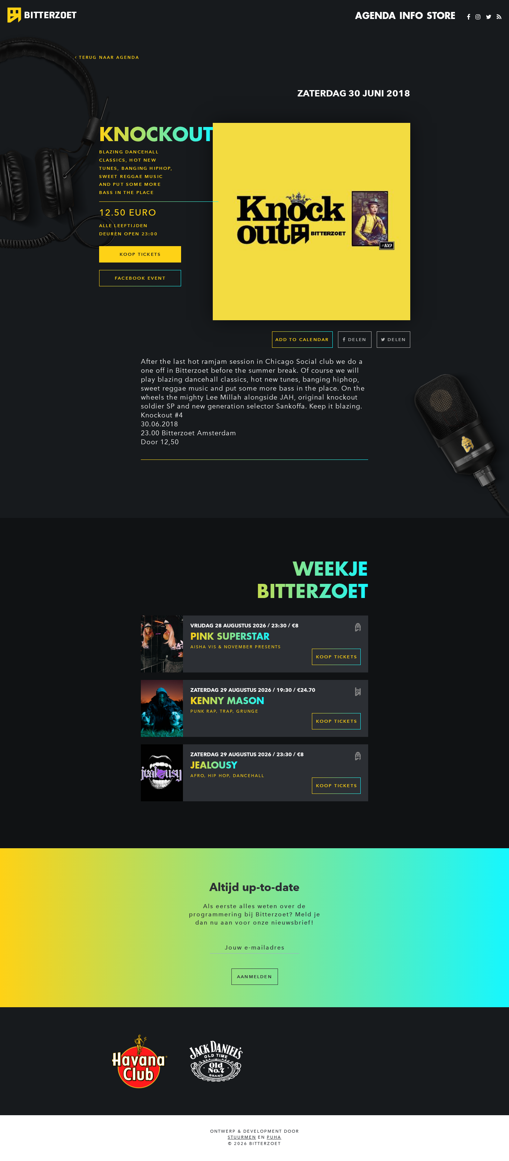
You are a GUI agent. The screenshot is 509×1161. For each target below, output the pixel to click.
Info (411, 15)
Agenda (375, 15)
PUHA (274, 1137)
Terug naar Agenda (108, 57)
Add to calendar (302, 339)
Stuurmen (242, 1137)
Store (441, 15)
